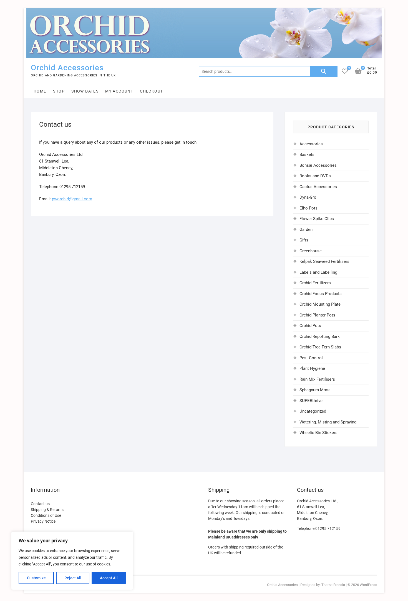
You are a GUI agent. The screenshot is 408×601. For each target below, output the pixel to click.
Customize (36, 578)
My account (119, 91)
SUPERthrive (311, 400)
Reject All (72, 578)
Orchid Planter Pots (317, 315)
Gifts (303, 240)
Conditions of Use (46, 515)
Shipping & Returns (47, 509)
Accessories (311, 143)
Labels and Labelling (318, 272)
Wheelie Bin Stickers (318, 432)
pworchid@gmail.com (72, 198)
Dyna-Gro (307, 197)
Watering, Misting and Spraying (327, 422)
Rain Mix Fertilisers (317, 379)
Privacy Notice (43, 521)
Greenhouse (310, 250)
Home (40, 91)
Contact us (40, 504)
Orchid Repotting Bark (319, 336)
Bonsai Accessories (318, 165)
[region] (72, 561)
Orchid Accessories (67, 67)
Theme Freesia (333, 585)
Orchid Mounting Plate (320, 304)
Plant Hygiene (312, 368)
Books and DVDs (315, 175)
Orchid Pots (310, 325)
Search (324, 71)
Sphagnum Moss (315, 389)
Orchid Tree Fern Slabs (320, 347)
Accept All (109, 578)
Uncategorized (312, 411)
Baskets (306, 154)
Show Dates (85, 91)
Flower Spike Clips (316, 218)
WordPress (368, 585)
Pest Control (311, 357)
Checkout (151, 91)
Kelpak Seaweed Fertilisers (324, 261)
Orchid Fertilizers (315, 282)
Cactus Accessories (318, 186)
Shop (59, 91)
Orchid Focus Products (320, 293)
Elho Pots (308, 208)
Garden (306, 229)
